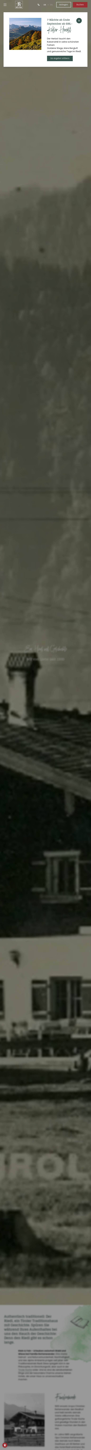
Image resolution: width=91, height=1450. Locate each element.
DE (45, 4)
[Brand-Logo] (19, 4)
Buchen (80, 4)
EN (51, 4)
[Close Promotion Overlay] (79, 20)
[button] (4, 1445)
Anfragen (63, 4)
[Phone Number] (38, 4)
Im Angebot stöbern (59, 58)
